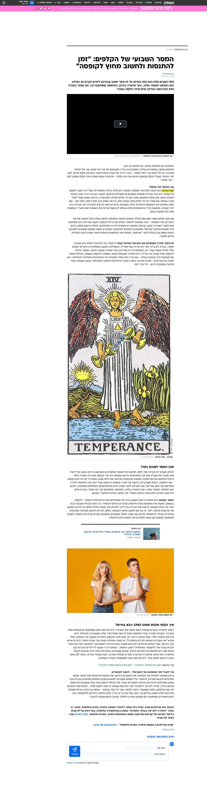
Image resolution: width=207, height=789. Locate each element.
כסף (113, 3)
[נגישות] (4, 3)
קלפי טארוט (81, 714)
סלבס (120, 3)
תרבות (130, 3)
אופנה (66, 3)
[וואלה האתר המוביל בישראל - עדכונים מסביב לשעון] (169, 2)
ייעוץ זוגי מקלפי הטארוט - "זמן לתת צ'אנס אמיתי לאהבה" (129, 665)
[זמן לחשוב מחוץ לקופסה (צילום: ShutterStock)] (120, 583)
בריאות (97, 3)
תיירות (87, 3)
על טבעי (95, 9)
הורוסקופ (134, 9)
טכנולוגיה (77, 3)
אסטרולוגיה (123, 9)
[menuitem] (157, 2)
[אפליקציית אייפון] (45, 8)
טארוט (114, 9)
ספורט (149, 3)
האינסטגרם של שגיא (105, 725)
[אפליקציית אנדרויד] (49, 8)
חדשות (158, 3)
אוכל (106, 3)
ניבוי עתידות (85, 9)
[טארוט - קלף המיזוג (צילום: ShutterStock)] (120, 366)
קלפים (165, 730)
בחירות (139, 3)
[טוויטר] (41, 8)
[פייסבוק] (37, 8)
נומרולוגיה (105, 9)
